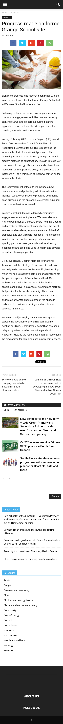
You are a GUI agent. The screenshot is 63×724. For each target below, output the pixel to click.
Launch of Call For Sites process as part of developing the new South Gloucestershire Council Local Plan (47, 386)
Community (10, 610)
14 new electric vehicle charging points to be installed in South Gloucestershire (14, 385)
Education (7, 18)
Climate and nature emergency (20, 605)
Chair (6, 595)
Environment (10, 635)
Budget (8, 585)
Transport (9, 650)
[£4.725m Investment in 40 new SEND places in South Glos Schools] (10, 446)
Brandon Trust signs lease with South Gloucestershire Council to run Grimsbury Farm (32, 542)
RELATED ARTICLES (14, 405)
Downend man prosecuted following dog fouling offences (29, 532)
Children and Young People (18, 600)
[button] (58, 4)
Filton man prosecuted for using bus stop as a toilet (31, 559)
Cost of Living (11, 615)
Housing (8, 645)
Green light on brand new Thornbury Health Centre (30, 551)
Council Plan (10, 625)
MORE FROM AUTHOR (15, 410)
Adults (7, 580)
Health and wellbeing (15, 640)
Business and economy (16, 590)
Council (8, 620)
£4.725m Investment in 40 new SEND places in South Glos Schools (40, 446)
